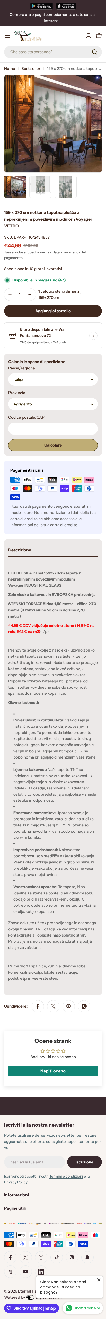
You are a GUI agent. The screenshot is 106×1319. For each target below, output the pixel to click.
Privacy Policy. (16, 1182)
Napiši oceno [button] (53, 1070)
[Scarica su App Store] (66, 6)
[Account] (88, 36)
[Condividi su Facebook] (38, 1006)
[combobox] (53, 52)
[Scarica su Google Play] (42, 6)
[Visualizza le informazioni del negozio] (93, 336)
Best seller (30, 68)
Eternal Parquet (32, 1291)
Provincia (16, 392)
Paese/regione (21, 368)
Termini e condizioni (66, 1176)
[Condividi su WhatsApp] (84, 1006)
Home (9, 68)
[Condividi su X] (53, 1006)
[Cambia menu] (7, 36)
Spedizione (36, 252)
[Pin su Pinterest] (69, 1006)
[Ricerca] (95, 52)
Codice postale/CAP (26, 417)
